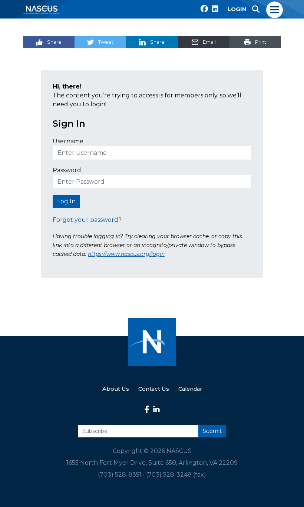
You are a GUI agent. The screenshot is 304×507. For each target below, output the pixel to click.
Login (237, 9)
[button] (256, 9)
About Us (115, 389)
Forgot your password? (87, 219)
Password (67, 170)
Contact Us (153, 389)
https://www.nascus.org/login (126, 254)
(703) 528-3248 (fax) (176, 474)
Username (68, 141)
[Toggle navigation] (275, 9)
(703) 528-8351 (120, 474)
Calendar (190, 389)
